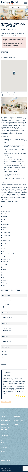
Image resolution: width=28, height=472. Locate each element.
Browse (17, 416)
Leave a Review (6, 401)
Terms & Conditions (5, 468)
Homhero (9, 470)
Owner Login (6, 424)
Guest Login (18, 420)
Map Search (5, 420)
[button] (3, 105)
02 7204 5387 (7, 440)
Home (3, 416)
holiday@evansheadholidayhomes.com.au (13, 442)
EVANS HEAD (5, 460)
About (16, 424)
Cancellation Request (6, 428)
